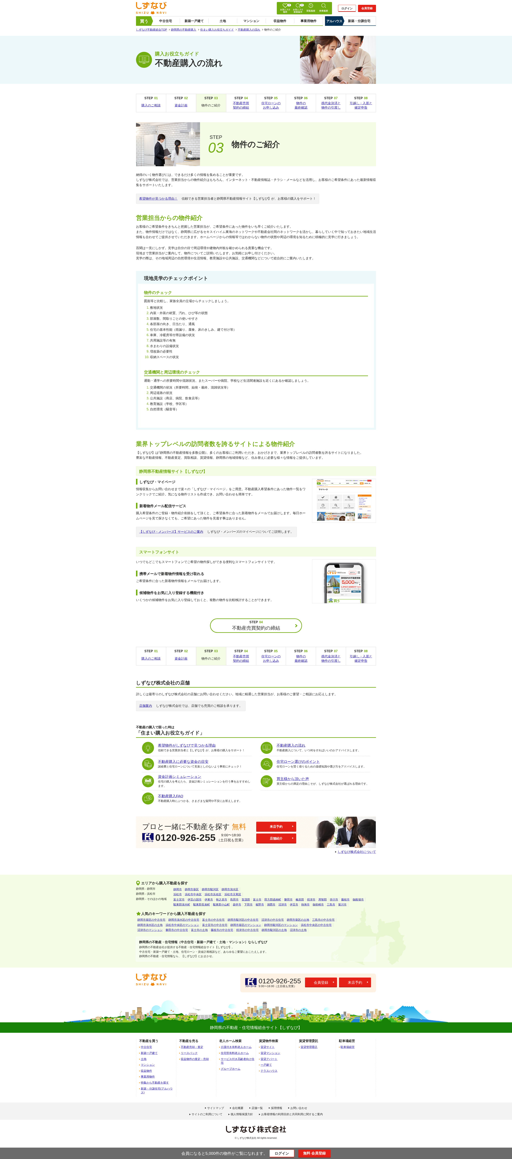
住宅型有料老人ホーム (235, 1053)
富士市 (257, 899)
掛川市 (334, 899)
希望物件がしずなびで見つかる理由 (187, 745)
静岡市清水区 (230, 889)
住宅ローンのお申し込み (271, 105)
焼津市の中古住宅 (247, 930)
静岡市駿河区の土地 (274, 930)
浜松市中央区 (193, 894)
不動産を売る (188, 1041)
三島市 (331, 904)
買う (144, 21)
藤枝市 (345, 899)
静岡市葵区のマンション (245, 925)
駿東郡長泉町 (201, 904)
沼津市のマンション (150, 930)
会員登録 (367, 8)
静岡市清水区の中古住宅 (183, 919)
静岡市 (177, 889)
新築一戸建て (194, 21)
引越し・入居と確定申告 (361, 105)
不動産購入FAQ (170, 796)
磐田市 (288, 899)
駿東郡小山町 (221, 904)
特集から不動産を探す (155, 1082)
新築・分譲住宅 (359, 21)
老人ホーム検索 (230, 1041)
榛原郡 (300, 899)
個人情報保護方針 (242, 1114)
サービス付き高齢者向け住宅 (237, 1061)
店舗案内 (145, 705)
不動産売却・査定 (192, 1047)
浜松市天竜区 (232, 894)
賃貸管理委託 (309, 1047)
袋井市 (237, 904)
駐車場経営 (348, 1047)
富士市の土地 (199, 930)
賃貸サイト (268, 1047)
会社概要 (237, 1108)
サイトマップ (215, 1108)
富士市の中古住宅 (213, 919)
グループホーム (230, 1068)
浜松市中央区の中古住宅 (316, 925)
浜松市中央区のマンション (182, 925)
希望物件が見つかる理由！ (158, 198)
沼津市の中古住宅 (272, 919)
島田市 (234, 899)
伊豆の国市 (195, 899)
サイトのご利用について (207, 1114)
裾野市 (260, 904)
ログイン (347, 8)
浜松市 (177, 894)
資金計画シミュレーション (179, 777)
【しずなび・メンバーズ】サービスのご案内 (171, 531)
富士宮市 (179, 899)
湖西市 (271, 904)
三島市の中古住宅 (323, 919)
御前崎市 (318, 904)
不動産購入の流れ (249, 29)
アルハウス (334, 21)
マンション (251, 21)
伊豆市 (294, 904)
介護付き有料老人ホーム (236, 1047)
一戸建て (266, 1064)
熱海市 (305, 904)
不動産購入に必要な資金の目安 (183, 762)
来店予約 (276, 826)
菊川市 (342, 904)
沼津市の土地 (298, 930)
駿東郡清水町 (181, 904)
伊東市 (209, 899)
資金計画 (181, 105)
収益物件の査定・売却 (195, 1059)
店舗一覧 (257, 1108)
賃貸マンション (270, 1053)
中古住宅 (165, 21)
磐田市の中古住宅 (177, 930)
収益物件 (280, 21)
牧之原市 (221, 899)
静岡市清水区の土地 (150, 925)
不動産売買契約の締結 (241, 105)
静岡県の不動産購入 (183, 29)
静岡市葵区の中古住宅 (151, 919)
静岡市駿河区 (210, 889)
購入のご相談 (151, 105)
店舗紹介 (276, 838)
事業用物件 (309, 21)
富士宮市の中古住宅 (214, 925)
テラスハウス (269, 1070)
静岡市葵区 (192, 889)
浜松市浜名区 (213, 894)
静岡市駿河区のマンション (281, 925)
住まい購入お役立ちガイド (217, 29)
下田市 (248, 904)
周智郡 (322, 899)
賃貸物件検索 (268, 1041)
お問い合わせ (298, 1108)
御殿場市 (358, 899)
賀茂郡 (246, 899)
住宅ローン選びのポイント (298, 762)
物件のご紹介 (211, 105)
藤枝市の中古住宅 (222, 930)
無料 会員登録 (314, 1153)
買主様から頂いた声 (293, 779)
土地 (223, 21)
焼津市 (311, 899)
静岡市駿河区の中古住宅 (243, 919)
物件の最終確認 (301, 105)
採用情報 (276, 1108)
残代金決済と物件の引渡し (331, 105)
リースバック (189, 1053)
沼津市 (282, 904)
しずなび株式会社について (357, 851)
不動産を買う (148, 1041)
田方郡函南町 (272, 899)
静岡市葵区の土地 (298, 919)
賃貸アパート (269, 1059)
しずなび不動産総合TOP (151, 29)
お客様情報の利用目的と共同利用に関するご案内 (292, 1114)
